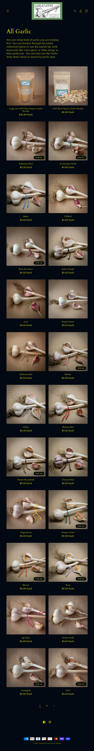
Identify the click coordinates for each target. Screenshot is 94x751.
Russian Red (68, 427)
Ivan (26, 322)
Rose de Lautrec (26, 269)
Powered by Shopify (54, 743)
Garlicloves (43, 743)
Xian (68, 585)
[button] (8, 11)
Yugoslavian (26, 532)
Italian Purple (68, 269)
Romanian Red (26, 164)
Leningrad (26, 690)
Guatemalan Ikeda (68, 164)
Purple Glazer (68, 322)
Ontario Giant (68, 532)
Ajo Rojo (26, 638)
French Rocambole (26, 480)
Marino (26, 585)
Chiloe (26, 427)
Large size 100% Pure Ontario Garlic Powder (26, 110)
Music (26, 216)
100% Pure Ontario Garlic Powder (68, 109)
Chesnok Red (68, 480)
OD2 (68, 690)
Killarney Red (26, 374)
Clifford (68, 216)
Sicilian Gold (68, 638)
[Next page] (54, 706)
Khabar (68, 374)
